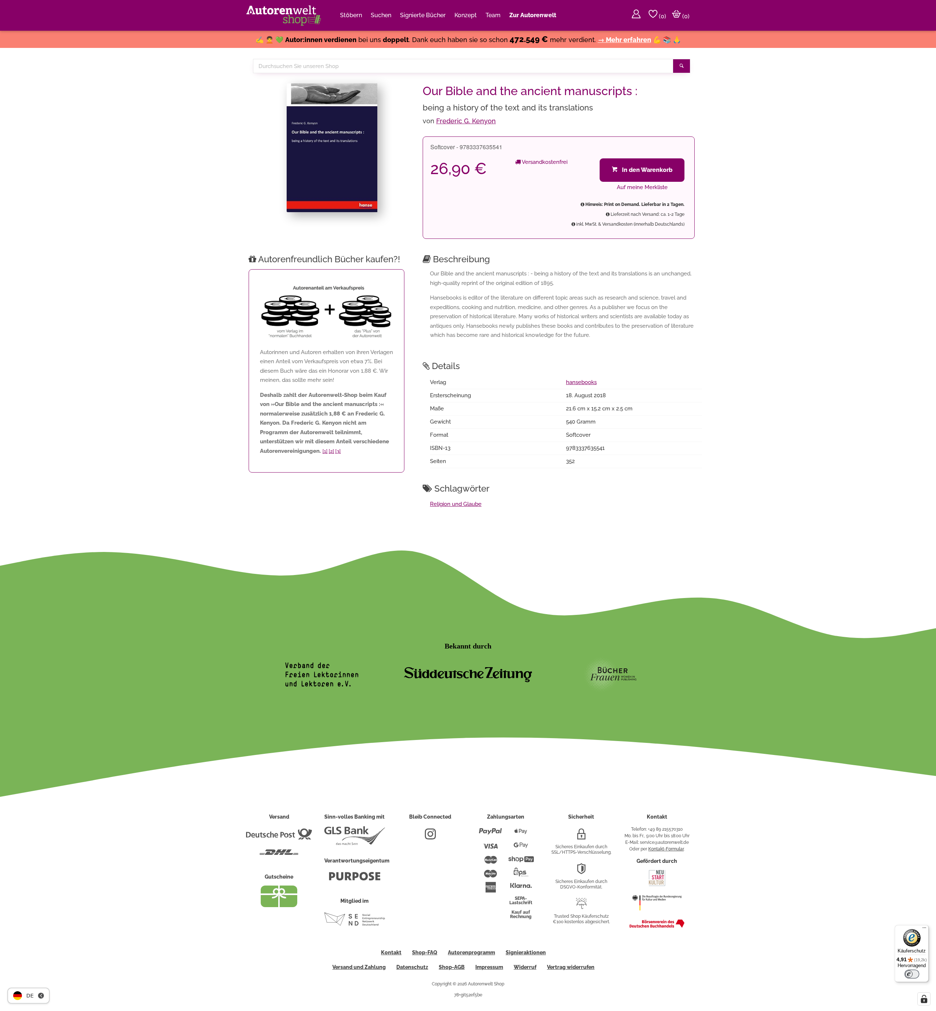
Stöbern (351, 15)
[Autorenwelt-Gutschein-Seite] (279, 905)
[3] (338, 451)
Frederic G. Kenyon (466, 121)
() (661, 16)
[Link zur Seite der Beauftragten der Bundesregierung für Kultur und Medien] (656, 914)
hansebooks (581, 382)
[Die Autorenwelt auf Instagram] (430, 837)
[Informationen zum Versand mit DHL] (279, 855)
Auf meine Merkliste (642, 187)
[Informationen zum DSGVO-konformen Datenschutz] (581, 871)
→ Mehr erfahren (624, 40)
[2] (331, 451)
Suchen (381, 15)
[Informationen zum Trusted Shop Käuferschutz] (581, 906)
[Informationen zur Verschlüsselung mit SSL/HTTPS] (581, 837)
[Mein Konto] (636, 15)
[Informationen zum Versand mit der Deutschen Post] (279, 837)
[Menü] (924, 929)
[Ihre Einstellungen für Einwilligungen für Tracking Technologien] (924, 999)
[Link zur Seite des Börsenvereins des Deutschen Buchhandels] (657, 926)
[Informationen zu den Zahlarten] (490, 834)
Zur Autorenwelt (532, 15)
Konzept (465, 15)
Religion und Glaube (456, 504)
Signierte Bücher (423, 15)
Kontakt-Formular (666, 849)
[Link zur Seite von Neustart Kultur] (657, 885)
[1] (325, 451)
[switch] (912, 974)
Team (493, 15)
